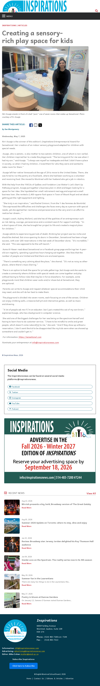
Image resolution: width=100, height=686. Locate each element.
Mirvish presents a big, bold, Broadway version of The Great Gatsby (56, 504)
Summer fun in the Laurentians (37, 578)
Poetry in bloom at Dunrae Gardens (40, 597)
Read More (26, 507)
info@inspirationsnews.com (27, 648)
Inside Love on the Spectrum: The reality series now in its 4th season (57, 559)
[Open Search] (96, 10)
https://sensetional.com (30, 337)
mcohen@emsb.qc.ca (29, 654)
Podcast (15, 408)
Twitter (15, 392)
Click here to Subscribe (23, 665)
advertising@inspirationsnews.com (29, 651)
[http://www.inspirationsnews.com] (34, 7)
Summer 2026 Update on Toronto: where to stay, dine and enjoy (54, 522)
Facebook (16, 386)
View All (91, 493)
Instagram (16, 397)
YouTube (15, 403)
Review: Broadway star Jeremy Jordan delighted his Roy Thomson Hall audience (58, 543)
